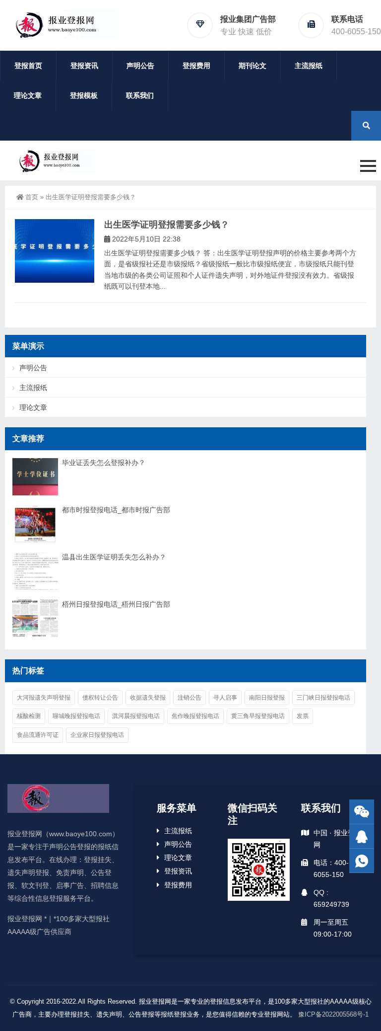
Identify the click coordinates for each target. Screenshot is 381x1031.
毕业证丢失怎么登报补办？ (103, 463)
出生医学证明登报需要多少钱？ (166, 225)
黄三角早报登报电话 (258, 716)
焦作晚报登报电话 (195, 716)
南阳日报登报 (267, 697)
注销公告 (189, 697)
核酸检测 (29, 716)
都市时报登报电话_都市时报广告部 (116, 510)
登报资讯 (84, 66)
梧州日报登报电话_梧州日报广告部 (116, 604)
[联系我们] (361, 836)
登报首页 (28, 66)
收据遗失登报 (148, 697)
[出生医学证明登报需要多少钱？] (54, 251)
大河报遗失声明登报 (43, 697)
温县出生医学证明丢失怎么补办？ (114, 557)
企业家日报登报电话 (97, 734)
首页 (31, 197)
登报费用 (196, 66)
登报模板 (84, 95)
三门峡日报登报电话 (323, 697)
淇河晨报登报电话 (136, 716)
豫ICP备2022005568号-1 (333, 1014)
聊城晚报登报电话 (76, 716)
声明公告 (140, 66)
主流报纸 (308, 66)
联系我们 (140, 95)
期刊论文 (252, 66)
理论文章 (28, 95)
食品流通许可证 (38, 734)
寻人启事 (225, 697)
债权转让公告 (100, 697)
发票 (303, 716)
